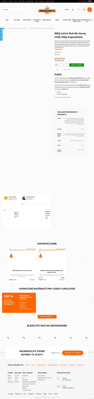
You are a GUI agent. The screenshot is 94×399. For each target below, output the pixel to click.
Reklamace (24, 388)
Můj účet (9, 375)
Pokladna (9, 377)
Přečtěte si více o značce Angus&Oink (63, 97)
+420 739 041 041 (66, 380)
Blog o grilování (63, 365)
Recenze (15, 1)
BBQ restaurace (80, 365)
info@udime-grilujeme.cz (68, 388)
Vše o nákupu (25, 379)
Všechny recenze (46, 316)
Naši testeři (71, 365)
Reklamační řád (25, 386)
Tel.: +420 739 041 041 (83, 1)
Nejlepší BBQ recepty (41, 365)
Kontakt (27, 365)
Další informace (66, 69)
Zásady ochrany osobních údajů (28, 383)
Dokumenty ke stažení (50, 1)
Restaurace (41, 1)
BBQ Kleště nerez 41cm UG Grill (22, 270)
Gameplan (57, 397)
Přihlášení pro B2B (41, 379)
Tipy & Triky (5, 1)
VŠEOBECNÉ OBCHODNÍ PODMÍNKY (29, 381)
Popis (57, 69)
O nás (33, 365)
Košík (9, 379)
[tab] (58, 70)
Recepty (10, 1)
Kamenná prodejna (29, 1)
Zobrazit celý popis (59, 49)
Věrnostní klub (21, 1)
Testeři (36, 1)
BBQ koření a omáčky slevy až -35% (17, 28)
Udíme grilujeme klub (53, 365)
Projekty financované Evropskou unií (45, 377)
